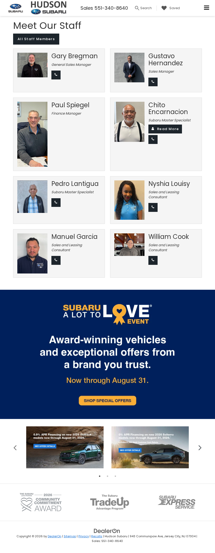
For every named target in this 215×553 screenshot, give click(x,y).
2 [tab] (107, 476)
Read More (168, 128)
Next (200, 447)
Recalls (96, 536)
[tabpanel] (65, 447)
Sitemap (70, 536)
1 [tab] (99, 476)
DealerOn (54, 536)
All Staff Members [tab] (36, 38)
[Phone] (56, 75)
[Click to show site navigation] (206, 8)
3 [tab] (115, 476)
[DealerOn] (107, 530)
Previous (15, 447)
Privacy (83, 536)
